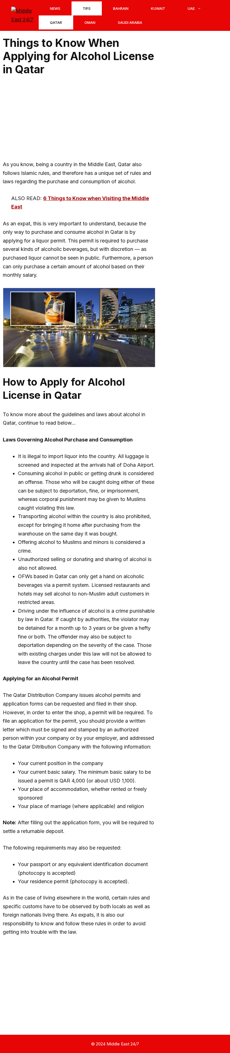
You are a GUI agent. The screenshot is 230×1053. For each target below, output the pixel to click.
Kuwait (158, 8)
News (55, 8)
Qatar (56, 22)
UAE (191, 8)
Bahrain (120, 8)
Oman (89, 22)
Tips (87, 8)
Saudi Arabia (130, 22)
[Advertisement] (79, 118)
